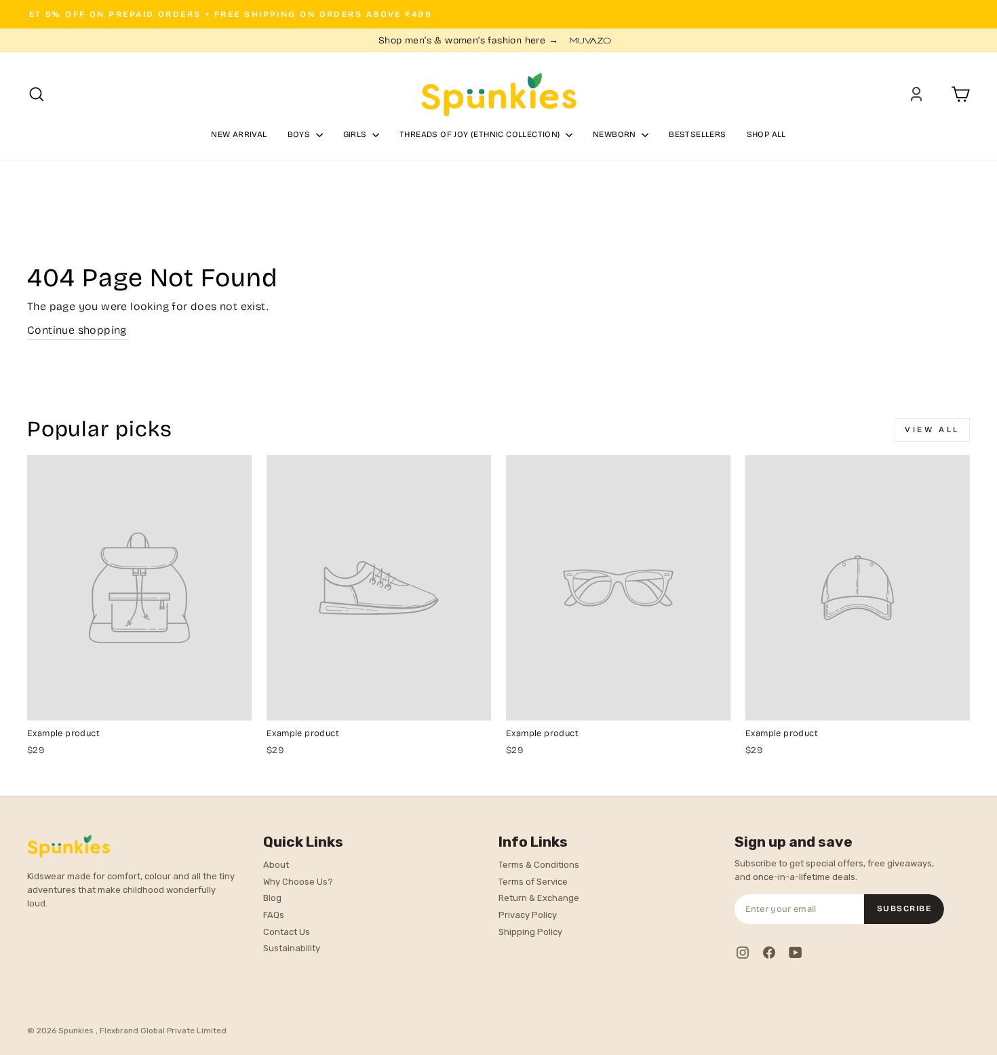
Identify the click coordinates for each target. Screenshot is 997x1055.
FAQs (273, 915)
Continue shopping (77, 330)
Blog (272, 898)
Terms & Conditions (538, 865)
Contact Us (286, 932)
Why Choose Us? (298, 882)
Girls (356, 134)
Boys (300, 134)
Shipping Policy (530, 932)
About (276, 865)
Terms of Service (533, 882)
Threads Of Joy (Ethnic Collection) (480, 134)
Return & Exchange (538, 898)
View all (932, 429)
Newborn (615, 134)
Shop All (766, 134)
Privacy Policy (527, 915)
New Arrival (239, 134)
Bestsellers (697, 134)
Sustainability (291, 948)
